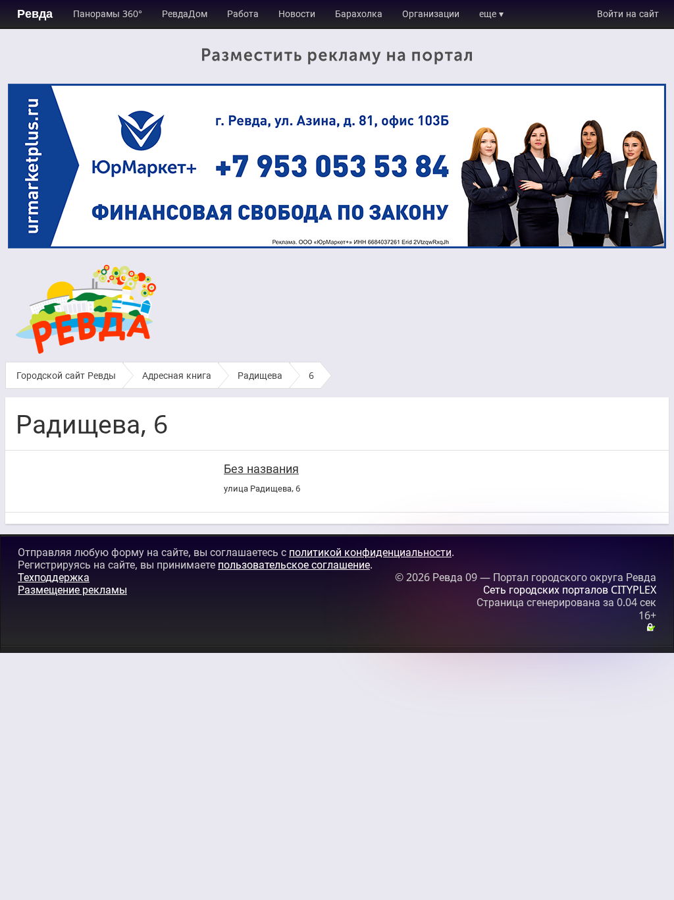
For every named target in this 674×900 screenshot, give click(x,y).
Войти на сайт (628, 13)
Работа (243, 13)
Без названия (261, 468)
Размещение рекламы (72, 589)
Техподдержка (54, 577)
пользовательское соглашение (294, 564)
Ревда (35, 13)
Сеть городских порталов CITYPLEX (569, 589)
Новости (296, 13)
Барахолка (358, 13)
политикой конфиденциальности (370, 552)
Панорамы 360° (107, 13)
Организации (430, 13)
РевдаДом (184, 13)
